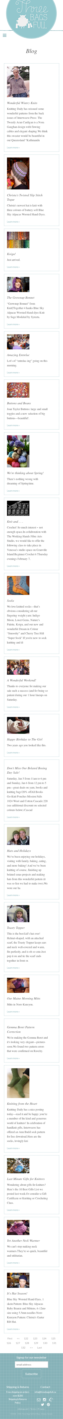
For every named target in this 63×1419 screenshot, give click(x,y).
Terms (33, 1409)
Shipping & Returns (17, 1386)
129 (36, 1342)
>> (31, 1347)
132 (23, 1347)
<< (18, 1338)
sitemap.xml (23, 1409)
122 (26, 1338)
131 (54, 1342)
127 (18, 1342)
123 (35, 1338)
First (10, 1338)
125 (53, 1338)
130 (45, 1342)
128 (27, 1342)
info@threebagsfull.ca (45, 1392)
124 (44, 1338)
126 (9, 1342)
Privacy (41, 1409)
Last (39, 1347)
